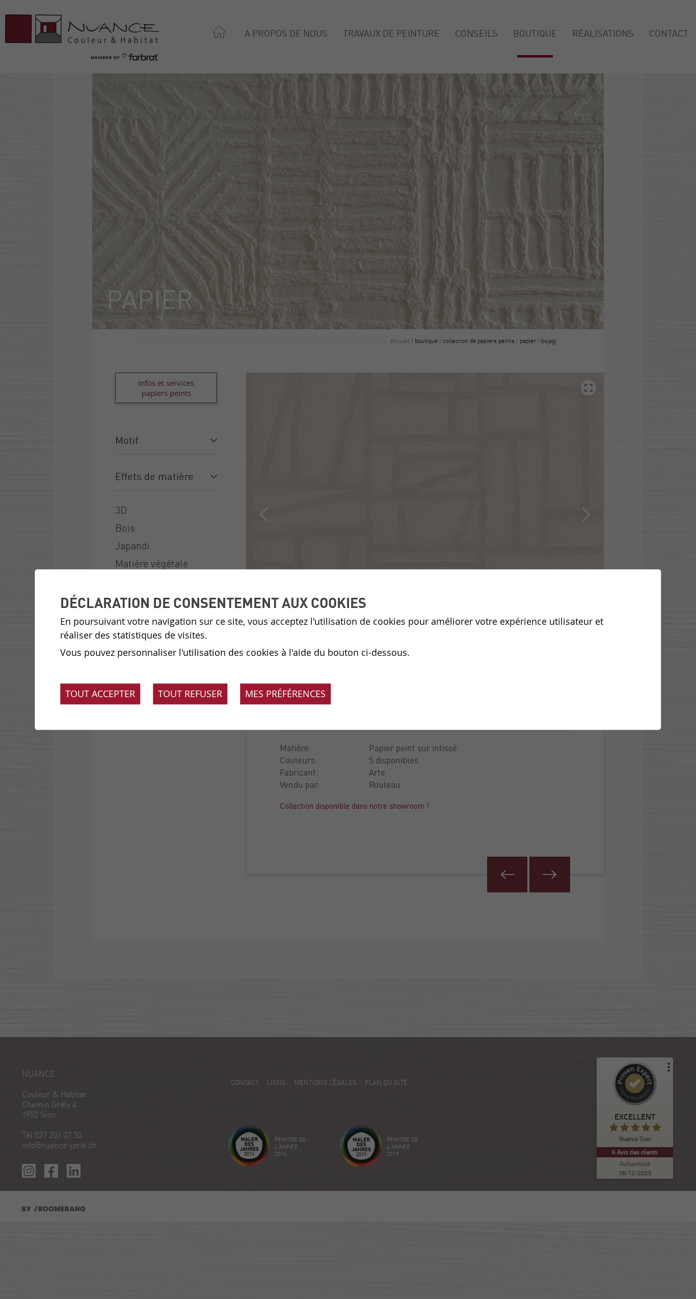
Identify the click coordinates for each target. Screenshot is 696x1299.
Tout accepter (100, 693)
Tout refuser (190, 693)
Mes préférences (285, 693)
